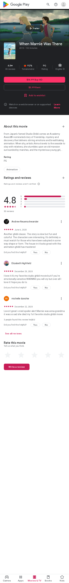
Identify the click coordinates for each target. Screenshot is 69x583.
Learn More (57, 106)
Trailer (34, 28)
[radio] (8, 355)
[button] (35, 252)
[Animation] (12, 169)
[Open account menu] (63, 4)
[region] (34, 67)
